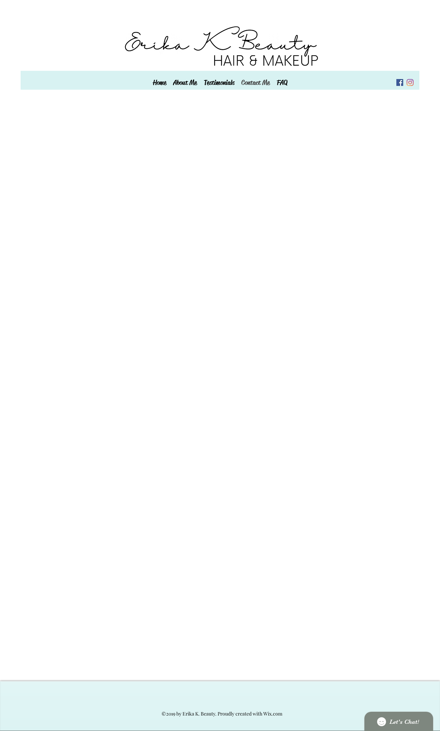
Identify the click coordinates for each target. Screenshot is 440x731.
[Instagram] (410, 82)
